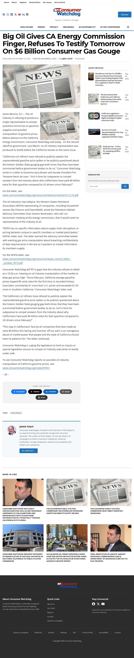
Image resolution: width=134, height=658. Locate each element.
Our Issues (47, 2)
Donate (51, 632)
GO (125, 186)
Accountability (87, 27)
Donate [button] (124, 14)
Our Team (51, 608)
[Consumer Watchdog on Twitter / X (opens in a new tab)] (98, 604)
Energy (41, 27)
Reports (50, 612)
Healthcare (26, 27)
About (14, 2)
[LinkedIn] (11, 14)
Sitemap (63, 632)
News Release (16, 413)
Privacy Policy (87, 632)
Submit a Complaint (55, 621)
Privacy (54, 27)
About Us (50, 604)
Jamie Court (67, 59)
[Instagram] (8, 14)
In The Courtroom (110, 27)
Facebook (20, 391)
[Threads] (27, 14)
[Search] (128, 27)
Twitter (36, 391)
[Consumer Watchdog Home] (67, 585)
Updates (23, 2)
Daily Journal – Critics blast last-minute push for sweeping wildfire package (112, 150)
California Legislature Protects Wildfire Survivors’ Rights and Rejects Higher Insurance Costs (112, 117)
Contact (50, 616)
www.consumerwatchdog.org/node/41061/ (26, 368)
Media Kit (38, 632)
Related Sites (34, 2)
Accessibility (103, 632)
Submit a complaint (20, 632)
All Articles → (28, 451)
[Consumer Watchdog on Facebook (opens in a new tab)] (93, 604)
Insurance (68, 27)
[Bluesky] (23, 14)
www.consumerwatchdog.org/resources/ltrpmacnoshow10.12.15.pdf (40, 195)
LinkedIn (52, 391)
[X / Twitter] (15, 14)
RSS (74, 632)
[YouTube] (19, 14)
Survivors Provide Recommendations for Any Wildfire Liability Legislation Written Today (112, 133)
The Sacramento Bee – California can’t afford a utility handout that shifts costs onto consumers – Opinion (110, 99)
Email (67, 391)
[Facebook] (4, 14)
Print (43, 397)
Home (6, 2)
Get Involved (59, 2)
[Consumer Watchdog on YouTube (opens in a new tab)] (103, 604)
